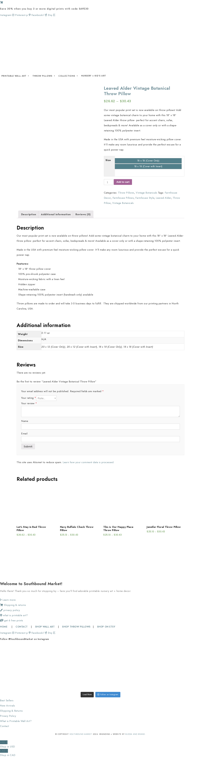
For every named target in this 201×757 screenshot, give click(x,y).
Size (108, 160)
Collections (66, 75)
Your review (29, 403)
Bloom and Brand (135, 734)
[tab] (28, 214)
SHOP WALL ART (45, 626)
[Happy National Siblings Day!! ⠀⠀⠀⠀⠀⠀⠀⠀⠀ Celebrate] (20, 656)
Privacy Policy (8, 716)
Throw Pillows (42, 75)
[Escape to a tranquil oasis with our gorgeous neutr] (20, 678)
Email (24, 433)
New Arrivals (7, 706)
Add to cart (122, 181)
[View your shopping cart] (1, 2)
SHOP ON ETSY (106, 626)
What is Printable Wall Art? (15, 721)
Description (28, 214)
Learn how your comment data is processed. (88, 462)
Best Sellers (6, 700)
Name (24, 421)
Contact (4, 726)
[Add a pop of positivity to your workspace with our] (141, 656)
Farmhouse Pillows (123, 198)
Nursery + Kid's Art (93, 75)
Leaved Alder (163, 198)
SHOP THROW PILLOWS (76, 626)
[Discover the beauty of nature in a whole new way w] (100, 656)
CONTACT (22, 626)
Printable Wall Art (13, 75)
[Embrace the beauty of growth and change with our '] (60, 656)
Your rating (28, 398)
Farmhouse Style (144, 198)
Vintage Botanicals (146, 193)
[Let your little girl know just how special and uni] (181, 656)
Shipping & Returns (11, 711)
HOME (4, 626)
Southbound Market (81, 734)
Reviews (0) (83, 214)
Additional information (56, 214)
